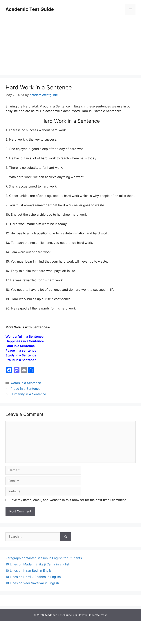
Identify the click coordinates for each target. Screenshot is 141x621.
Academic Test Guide (30, 9)
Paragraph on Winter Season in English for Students (44, 558)
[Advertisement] (70, 45)
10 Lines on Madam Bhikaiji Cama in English (38, 564)
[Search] (65, 536)
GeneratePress (97, 615)
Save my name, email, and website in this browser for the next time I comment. (68, 500)
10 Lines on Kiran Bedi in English (29, 570)
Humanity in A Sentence (28, 394)
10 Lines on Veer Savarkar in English (32, 583)
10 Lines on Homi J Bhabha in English (33, 577)
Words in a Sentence (25, 383)
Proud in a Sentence (25, 388)
